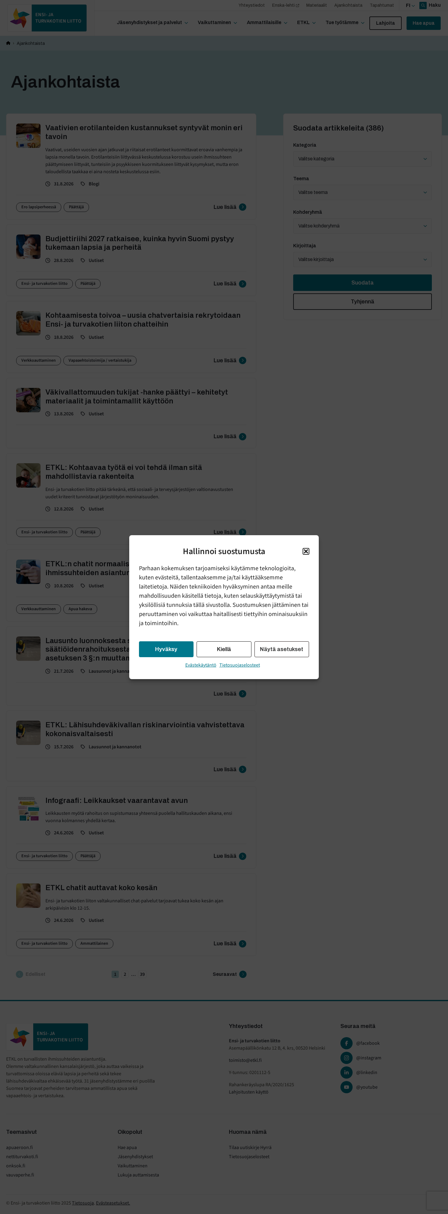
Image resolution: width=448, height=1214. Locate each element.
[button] (306, 551)
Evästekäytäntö (200, 665)
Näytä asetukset (281, 649)
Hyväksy (166, 649)
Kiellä (224, 649)
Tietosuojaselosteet (239, 665)
